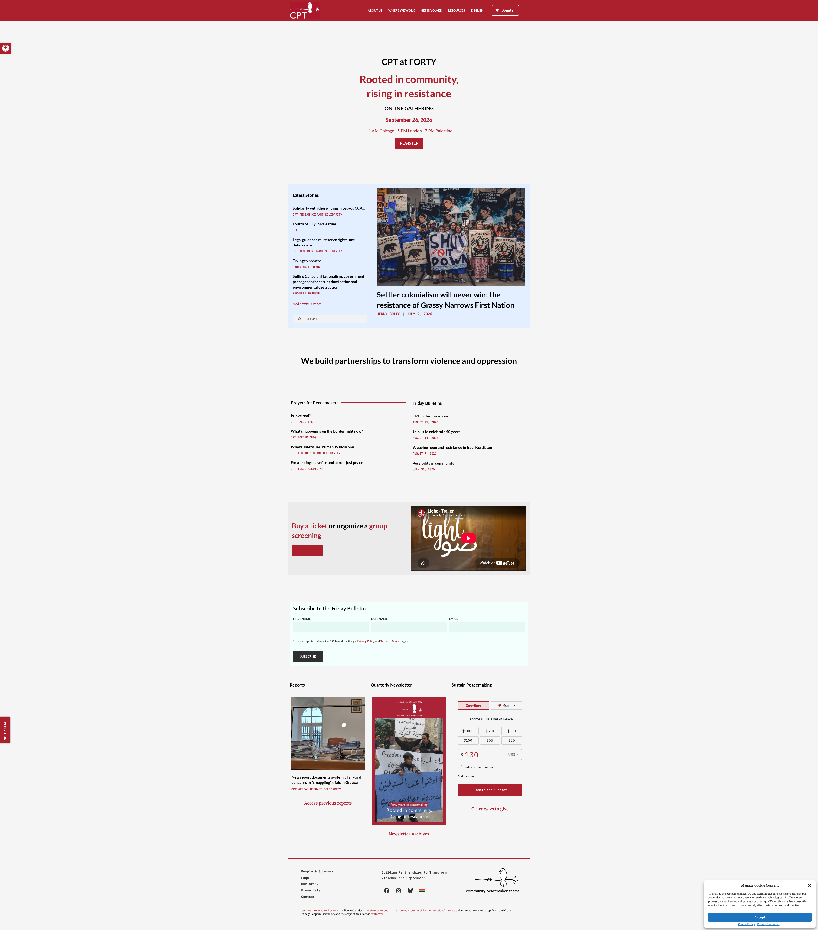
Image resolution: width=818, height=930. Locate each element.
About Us (375, 10)
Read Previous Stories (307, 304)
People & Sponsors (317, 871)
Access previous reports (328, 803)
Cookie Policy (746, 924)
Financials (310, 890)
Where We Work (401, 10)
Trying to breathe (308, 260)
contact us (377, 914)
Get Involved (431, 10)
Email (453, 618)
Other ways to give (489, 808)
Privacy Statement (768, 924)
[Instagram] (398, 890)
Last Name (379, 618)
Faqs (305, 877)
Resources (456, 10)
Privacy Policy (366, 641)
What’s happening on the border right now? (327, 431)
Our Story (309, 884)
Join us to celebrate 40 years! (437, 431)
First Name (302, 618)
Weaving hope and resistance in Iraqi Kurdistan (452, 447)
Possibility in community (433, 463)
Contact (308, 896)
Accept (760, 917)
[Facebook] (387, 890)
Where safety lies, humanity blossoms (323, 447)
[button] (809, 885)
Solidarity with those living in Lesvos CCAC (329, 208)
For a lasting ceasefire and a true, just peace (327, 462)
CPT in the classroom (430, 416)
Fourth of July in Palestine (314, 224)
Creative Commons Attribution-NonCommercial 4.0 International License (410, 910)
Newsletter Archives (409, 833)
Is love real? (301, 415)
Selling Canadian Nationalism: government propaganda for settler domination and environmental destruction (328, 281)
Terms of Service (390, 641)
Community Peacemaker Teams (321, 910)
